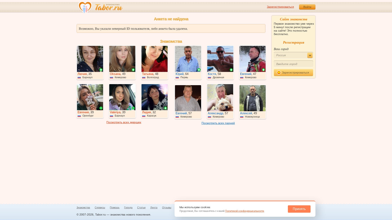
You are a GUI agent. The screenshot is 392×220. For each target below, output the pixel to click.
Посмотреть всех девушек (123, 122)
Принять (299, 209)
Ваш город (281, 49)
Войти (307, 7)
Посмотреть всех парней (218, 123)
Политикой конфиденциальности (244, 211)
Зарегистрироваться (280, 6)
